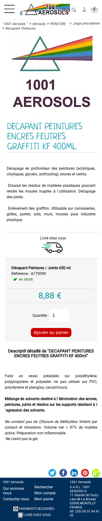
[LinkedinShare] (74, 473)
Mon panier (43, 499)
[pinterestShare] (85, 473)
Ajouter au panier (51, 332)
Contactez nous (16, 499)
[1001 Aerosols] (44, 9)
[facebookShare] (63, 473)
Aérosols (38, 24)
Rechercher (43, 487)
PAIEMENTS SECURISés (36, 509)
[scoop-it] (96, 473)
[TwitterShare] (52, 473)
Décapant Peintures (20, 28)
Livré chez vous (37, 515)
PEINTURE (57, 24)
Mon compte (45, 493)
